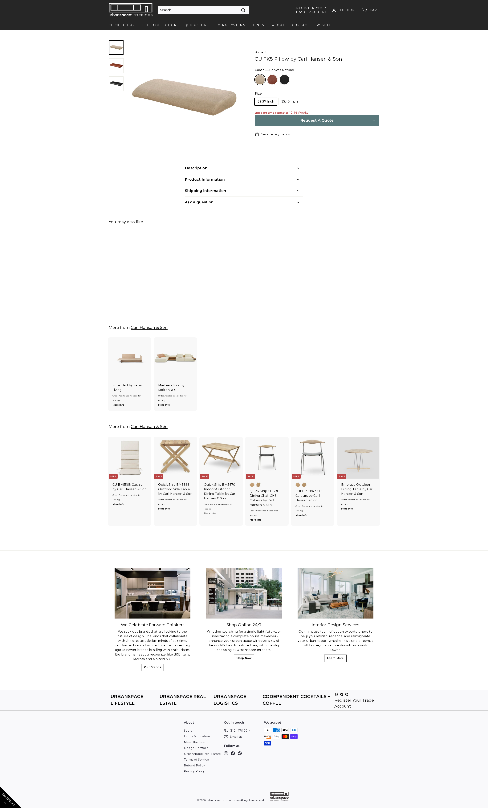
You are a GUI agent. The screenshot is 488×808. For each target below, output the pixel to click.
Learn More (336, 659)
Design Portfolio (196, 748)
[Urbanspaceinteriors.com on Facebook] (233, 753)
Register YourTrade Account (311, 10)
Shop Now (245, 659)
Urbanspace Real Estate (202, 754)
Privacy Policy (194, 771)
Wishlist (326, 25)
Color (274, 70)
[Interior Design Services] (335, 593)
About (278, 25)
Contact (300, 25)
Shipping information (205, 191)
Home (259, 52)
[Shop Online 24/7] (244, 593)
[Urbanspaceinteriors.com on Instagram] (226, 753)
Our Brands (154, 668)
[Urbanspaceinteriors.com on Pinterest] (240, 753)
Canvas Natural (260, 79)
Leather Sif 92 (272, 79)
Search (189, 730)
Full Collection (159, 25)
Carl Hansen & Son (149, 327)
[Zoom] (184, 97)
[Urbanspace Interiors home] (279, 797)
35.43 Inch (289, 101)
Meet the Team (195, 742)
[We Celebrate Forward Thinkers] (152, 593)
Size (258, 93)
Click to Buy (122, 25)
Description (196, 168)
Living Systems (230, 25)
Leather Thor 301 (284, 79)
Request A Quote (317, 120)
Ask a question (199, 202)
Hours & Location (197, 736)
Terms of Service (196, 759)
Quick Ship (196, 25)
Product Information (205, 179)
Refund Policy (194, 765)
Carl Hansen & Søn (149, 426)
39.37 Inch (266, 101)
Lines (258, 25)
